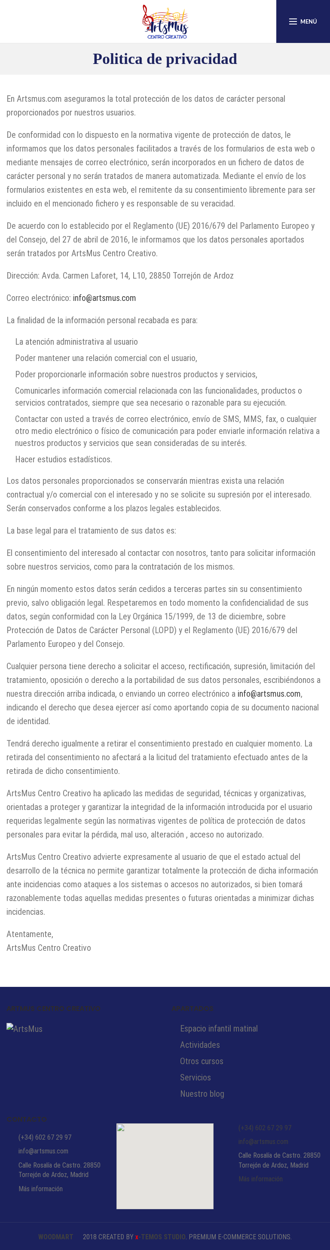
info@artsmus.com (104, 298)
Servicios (195, 1077)
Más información (40, 1189)
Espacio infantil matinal (219, 1028)
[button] (165, 1161)
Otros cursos (201, 1061)
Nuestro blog (202, 1094)
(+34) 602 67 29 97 (44, 1137)
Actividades (200, 1045)
